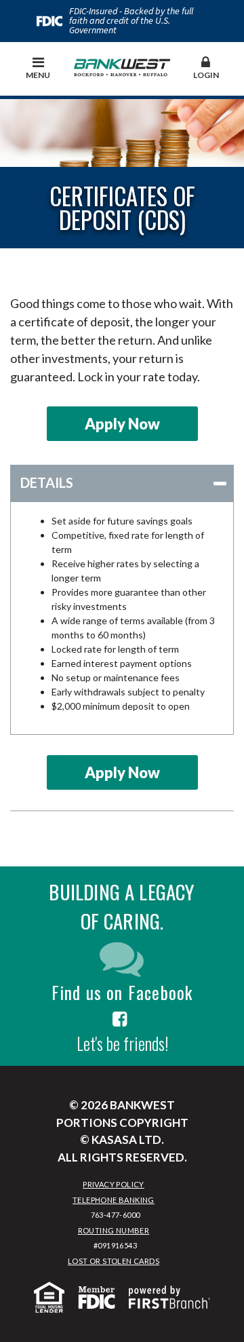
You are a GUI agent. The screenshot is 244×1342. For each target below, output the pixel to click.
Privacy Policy (113, 1184)
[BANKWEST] (122, 65)
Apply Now (122, 424)
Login (206, 75)
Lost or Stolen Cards (113, 1261)
